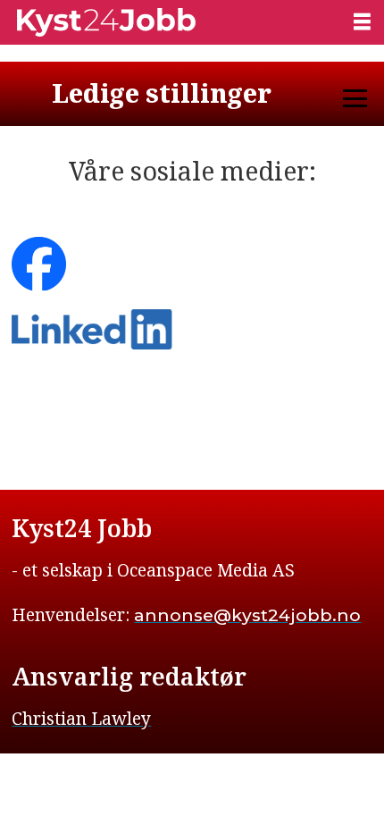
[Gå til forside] (169, 22)
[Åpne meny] (362, 21)
